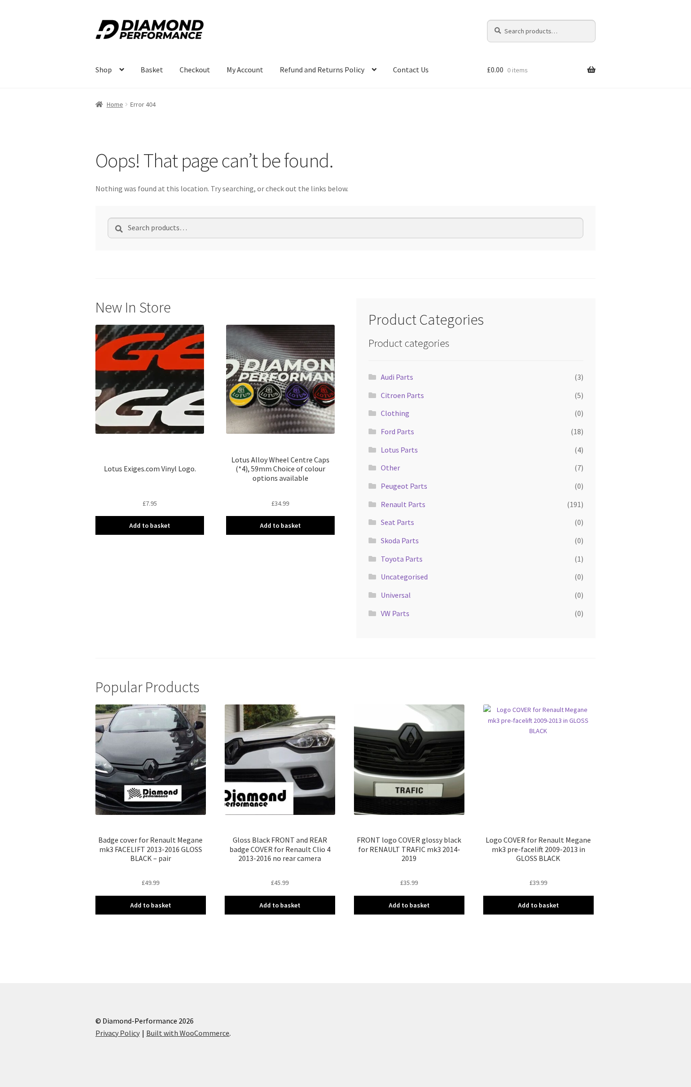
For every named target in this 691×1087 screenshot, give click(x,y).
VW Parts (395, 613)
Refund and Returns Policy (322, 69)
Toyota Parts (402, 558)
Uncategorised (404, 576)
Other (390, 467)
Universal (396, 595)
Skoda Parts (400, 540)
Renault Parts (403, 504)
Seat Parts (397, 522)
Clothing (395, 413)
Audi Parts (397, 377)
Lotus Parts (399, 449)
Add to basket (149, 525)
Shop (103, 69)
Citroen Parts (402, 395)
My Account (245, 69)
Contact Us (411, 69)
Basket (152, 69)
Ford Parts (397, 431)
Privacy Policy (117, 1033)
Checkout (195, 69)
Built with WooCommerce (187, 1033)
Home (115, 104)
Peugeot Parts (404, 486)
